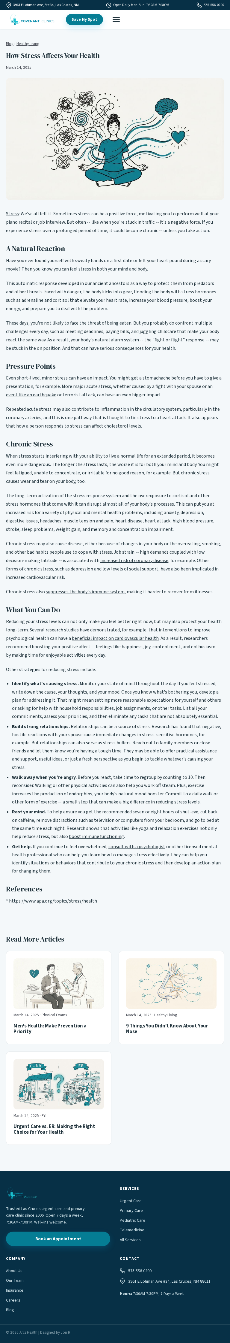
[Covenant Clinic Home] (32, 19)
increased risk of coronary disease (134, 560)
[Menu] (116, 19)
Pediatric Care (132, 1220)
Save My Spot (84, 19)
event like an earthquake (31, 395)
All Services (130, 1240)
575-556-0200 (214, 5)
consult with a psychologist (136, 846)
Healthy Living (27, 44)
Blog (9, 44)
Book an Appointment (58, 1239)
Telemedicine (132, 1230)
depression (82, 569)
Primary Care (131, 1210)
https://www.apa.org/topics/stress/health (53, 901)
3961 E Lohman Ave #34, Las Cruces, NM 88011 (169, 1281)
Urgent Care (131, 1201)
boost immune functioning (96, 836)
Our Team (15, 1280)
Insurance (14, 1290)
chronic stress (195, 473)
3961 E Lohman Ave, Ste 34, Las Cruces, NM (46, 5)
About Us (14, 1271)
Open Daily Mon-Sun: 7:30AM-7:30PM (141, 5)
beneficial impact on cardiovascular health (115, 638)
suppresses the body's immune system (85, 591)
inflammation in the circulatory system (140, 409)
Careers (13, 1300)
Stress (12, 213)
